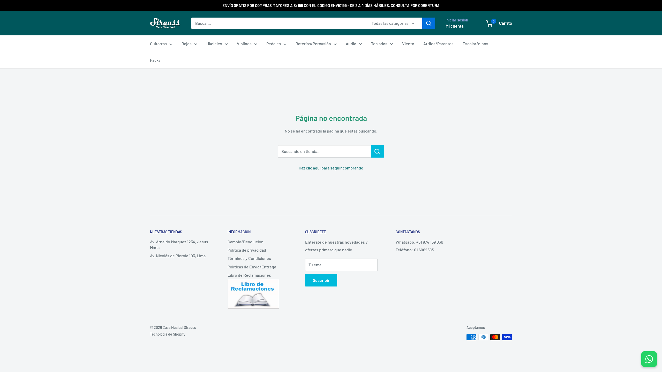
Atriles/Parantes (438, 43)
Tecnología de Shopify (167, 334)
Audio (351, 43)
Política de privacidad (247, 249)
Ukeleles (214, 43)
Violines (244, 43)
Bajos (187, 43)
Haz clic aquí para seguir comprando (331, 167)
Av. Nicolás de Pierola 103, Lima (178, 255)
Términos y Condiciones (249, 258)
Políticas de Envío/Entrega (252, 266)
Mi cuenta (455, 25)
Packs (155, 60)
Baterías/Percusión (313, 43)
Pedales (273, 43)
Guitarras (158, 43)
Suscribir (321, 280)
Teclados (379, 43)
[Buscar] (428, 23)
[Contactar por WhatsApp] (649, 359)
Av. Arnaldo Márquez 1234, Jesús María (179, 244)
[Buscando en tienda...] (377, 151)
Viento (408, 43)
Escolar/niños (475, 43)
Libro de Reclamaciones (249, 275)
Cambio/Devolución (246, 241)
